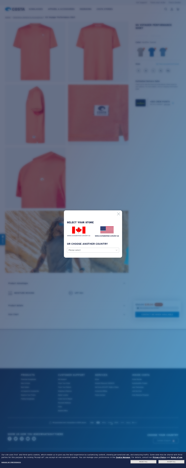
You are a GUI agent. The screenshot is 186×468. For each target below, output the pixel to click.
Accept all (171, 461)
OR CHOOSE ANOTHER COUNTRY (87, 243)
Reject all (143, 461)
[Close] (118, 213)
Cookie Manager (123, 457)
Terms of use (176, 457)
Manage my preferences (11, 462)
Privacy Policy (159, 457)
